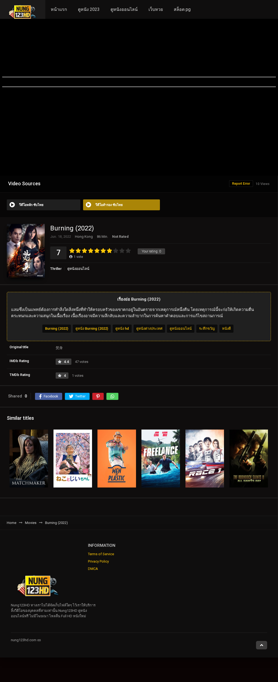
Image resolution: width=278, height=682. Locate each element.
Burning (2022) (56, 328)
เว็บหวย (156, 9)
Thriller (56, 268)
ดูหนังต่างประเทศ (149, 328)
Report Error (241, 184)
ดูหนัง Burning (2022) (91, 328)
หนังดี (226, 328)
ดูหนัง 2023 (89, 9)
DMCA (93, 569)
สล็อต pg (182, 9)
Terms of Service (101, 554)
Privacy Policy (98, 561)
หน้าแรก (59, 9)
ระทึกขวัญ (207, 328)
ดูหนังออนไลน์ (124, 9)
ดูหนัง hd (122, 328)
